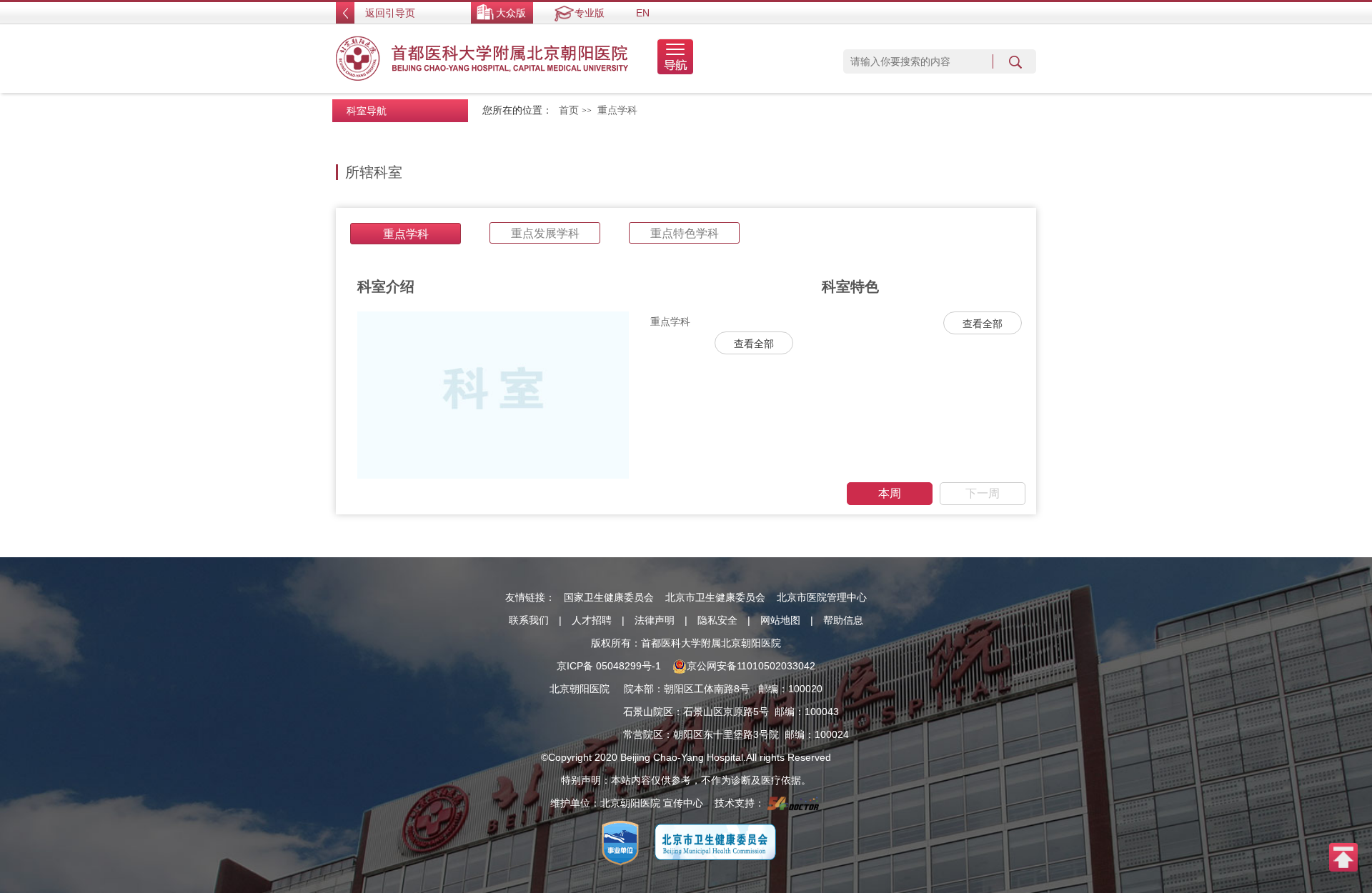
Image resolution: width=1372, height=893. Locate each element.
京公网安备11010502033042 (751, 666)
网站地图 (780, 620)
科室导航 (367, 110)
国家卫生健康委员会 (609, 597)
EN (643, 13)
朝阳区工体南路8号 (707, 688)
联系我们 (529, 620)
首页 (569, 110)
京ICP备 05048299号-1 (609, 666)
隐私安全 (717, 620)
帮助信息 (843, 620)
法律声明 (655, 620)
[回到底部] (1343, 856)
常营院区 (643, 734)
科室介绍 (385, 286)
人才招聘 (592, 620)
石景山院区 (648, 711)
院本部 (639, 688)
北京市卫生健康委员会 (715, 597)
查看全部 (754, 343)
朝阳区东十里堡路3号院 (726, 734)
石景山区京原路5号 (726, 711)
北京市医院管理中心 (822, 597)
